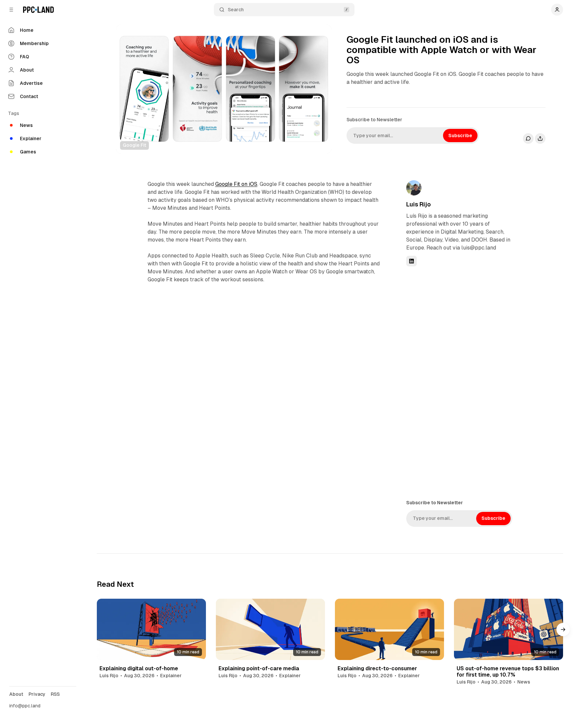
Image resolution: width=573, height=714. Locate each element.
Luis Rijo (418, 204)
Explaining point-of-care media (259, 668)
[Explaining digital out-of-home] (151, 629)
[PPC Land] (38, 9)
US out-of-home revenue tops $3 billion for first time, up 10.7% (508, 671)
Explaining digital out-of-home (138, 668)
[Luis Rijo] (413, 187)
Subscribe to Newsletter (374, 119)
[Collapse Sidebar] (11, 10)
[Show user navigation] (557, 10)
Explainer (171, 675)
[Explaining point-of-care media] (270, 629)
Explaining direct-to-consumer (377, 668)
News (523, 682)
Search (236, 9)
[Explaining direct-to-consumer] (389, 629)
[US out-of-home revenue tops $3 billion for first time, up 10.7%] (508, 629)
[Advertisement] (456, 382)
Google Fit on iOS (236, 184)
